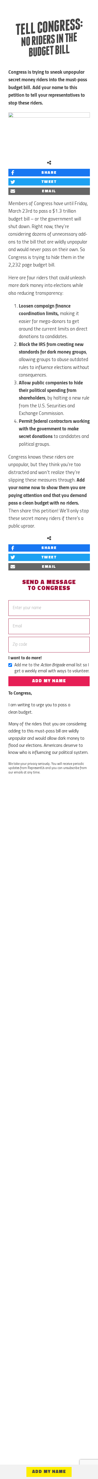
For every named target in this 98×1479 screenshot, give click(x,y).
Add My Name (49, 681)
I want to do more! (25, 658)
